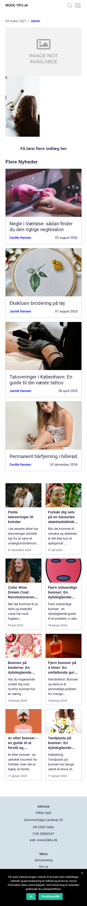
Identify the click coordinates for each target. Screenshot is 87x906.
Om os (43, 867)
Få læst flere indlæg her (43, 148)
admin (35, 21)
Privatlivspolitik (50, 896)
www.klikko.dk (47, 840)
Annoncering (44, 860)
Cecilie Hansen (20, 238)
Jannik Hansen (20, 311)
